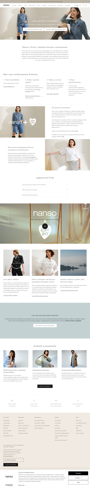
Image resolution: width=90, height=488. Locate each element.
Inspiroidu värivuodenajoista (61, 440)
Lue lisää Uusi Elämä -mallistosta (10, 295)
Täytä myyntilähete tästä (8, 86)
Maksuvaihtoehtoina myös (55, 403)
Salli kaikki (78, 473)
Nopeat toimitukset (12, 403)
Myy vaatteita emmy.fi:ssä (33, 29)
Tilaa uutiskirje (10, 464)
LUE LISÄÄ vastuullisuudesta (45, 325)
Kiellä (78, 482)
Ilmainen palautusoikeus (78, 403)
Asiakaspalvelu (6, 420)
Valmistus (57, 425)
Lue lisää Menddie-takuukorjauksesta (40, 296)
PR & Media (5, 433)
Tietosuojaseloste (22, 430)
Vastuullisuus (79, 425)
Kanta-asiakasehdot (39, 428)
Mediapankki (78, 430)
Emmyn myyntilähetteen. (30, 157)
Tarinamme (78, 420)
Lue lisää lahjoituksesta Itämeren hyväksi (69, 290)
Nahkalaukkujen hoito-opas (41, 370)
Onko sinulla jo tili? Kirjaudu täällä (42, 425)
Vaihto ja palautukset (22, 428)
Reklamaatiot (6, 425)
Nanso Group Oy (80, 433)
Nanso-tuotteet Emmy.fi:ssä (55, 29)
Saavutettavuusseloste (23, 433)
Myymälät (5, 428)
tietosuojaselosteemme (8, 456)
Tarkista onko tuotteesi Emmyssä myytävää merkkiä (32, 96)
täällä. (76, 131)
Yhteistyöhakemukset (8, 435)
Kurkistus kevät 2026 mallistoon (71, 370)
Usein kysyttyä (6, 423)
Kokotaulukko (58, 420)
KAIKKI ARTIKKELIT (45, 386)
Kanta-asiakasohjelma (39, 420)
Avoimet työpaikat (7, 430)
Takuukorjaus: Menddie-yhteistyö (62, 433)
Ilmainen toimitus (34, 403)
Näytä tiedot (21, 485)
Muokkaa (77, 477)
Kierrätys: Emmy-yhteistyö (60, 430)
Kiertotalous (57, 428)
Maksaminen (21, 423)
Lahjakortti (20, 420)
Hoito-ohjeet (57, 423)
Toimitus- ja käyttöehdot (23, 425)
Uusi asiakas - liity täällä (40, 423)
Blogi (77, 428)
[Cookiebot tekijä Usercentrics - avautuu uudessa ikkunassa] (9, 485)
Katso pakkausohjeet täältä (53, 94)
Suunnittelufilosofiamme (81, 423)
